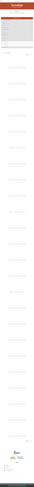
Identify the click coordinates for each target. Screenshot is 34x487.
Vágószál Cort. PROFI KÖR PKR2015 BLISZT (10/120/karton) (17, 99)
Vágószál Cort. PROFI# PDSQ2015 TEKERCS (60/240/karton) (17, 83)
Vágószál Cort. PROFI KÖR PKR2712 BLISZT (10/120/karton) (17, 195)
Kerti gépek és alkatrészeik (17, 23)
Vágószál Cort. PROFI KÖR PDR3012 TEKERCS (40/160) (17, 211)
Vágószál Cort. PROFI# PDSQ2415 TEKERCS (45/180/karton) (17, 179)
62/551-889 (7, 467)
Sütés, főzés (17, 31)
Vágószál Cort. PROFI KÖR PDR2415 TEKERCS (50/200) (17, 147)
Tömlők (17, 36)
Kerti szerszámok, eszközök (17, 20)
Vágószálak (14, 7)
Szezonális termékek (17, 27)
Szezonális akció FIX (5, 47)
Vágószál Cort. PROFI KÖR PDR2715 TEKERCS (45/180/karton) (17, 227)
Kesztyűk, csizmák (17, 38)
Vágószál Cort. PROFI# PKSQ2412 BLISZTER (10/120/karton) (17, 163)
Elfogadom (24, 485)
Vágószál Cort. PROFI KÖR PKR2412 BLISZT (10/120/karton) (17, 131)
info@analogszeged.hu (8, 470)
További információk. (19, 485)
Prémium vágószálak (6, 45)
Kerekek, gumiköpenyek (17, 29)
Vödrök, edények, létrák (17, 34)
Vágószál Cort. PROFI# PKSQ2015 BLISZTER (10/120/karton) (17, 115)
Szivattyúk (17, 25)
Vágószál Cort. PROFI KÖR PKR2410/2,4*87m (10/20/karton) (17, 436)
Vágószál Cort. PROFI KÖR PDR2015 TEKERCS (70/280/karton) (17, 67)
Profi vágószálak (19, 7)
